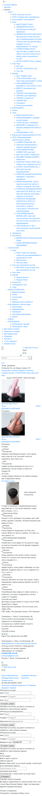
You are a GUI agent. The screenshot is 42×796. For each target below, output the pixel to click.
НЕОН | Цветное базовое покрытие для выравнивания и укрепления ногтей (28, 255)
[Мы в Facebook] (5, 665)
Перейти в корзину (25, 370)
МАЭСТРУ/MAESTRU (16, 290)
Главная (5, 373)
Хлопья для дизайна (24, 105)
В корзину (6, 411)
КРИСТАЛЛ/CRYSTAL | (25, 115)
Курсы (4, 675)
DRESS (10, 319)
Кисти (14, 299)
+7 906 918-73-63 (30, 348)
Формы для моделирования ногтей (26, 135)
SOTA (10, 12)
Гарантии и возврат (12, 331)
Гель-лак (19, 71)
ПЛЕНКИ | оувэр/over (25, 98)
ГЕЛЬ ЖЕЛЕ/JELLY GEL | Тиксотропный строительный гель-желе (28, 228)
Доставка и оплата (11, 329)
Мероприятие (5, 721)
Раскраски (20, 103)
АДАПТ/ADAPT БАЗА (24, 24)
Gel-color (20, 66)
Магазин (7, 7)
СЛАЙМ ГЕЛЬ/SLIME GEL (26, 142)
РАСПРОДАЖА (14, 321)
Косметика (16, 236)
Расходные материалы (21, 314)
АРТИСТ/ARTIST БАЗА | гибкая (28, 61)
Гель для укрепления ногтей (23, 265)
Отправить (5, 776)
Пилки (14, 110)
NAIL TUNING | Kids (24, 76)
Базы (14, 22)
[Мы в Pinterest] (6, 665)
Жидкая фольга (22, 277)
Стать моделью (10, 341)
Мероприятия (12, 675)
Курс (2, 700)
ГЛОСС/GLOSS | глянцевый (27, 123)
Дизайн (15, 73)
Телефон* (4, 697)
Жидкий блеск (22, 280)
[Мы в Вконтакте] (3, 665)
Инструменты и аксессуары (19, 304)
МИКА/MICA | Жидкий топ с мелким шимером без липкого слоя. (28, 127)
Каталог (11, 373)
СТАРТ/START (13, 248)
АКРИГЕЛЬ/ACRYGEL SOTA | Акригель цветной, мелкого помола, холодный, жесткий (27, 184)
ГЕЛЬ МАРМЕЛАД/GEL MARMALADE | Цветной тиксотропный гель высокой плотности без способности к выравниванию (28, 218)
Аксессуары (17, 297)
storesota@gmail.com (10, 656)
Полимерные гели (19, 285)
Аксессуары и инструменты (23, 19)
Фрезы (15, 317)
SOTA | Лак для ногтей (21, 15)
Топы (14, 113)
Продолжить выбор (9, 370)
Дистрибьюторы (10, 334)
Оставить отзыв (8, 481)
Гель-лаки (16, 64)
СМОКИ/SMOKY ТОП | (25, 132)
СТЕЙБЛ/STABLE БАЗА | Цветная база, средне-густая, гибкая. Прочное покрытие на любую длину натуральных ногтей (28, 54)
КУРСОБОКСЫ (18, 108)
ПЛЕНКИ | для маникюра (26, 93)
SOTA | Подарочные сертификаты (25, 17)
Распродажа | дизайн (20, 324)
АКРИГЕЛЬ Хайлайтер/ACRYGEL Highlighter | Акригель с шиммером (29, 176)
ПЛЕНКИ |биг (21, 100)
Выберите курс (6, 742)
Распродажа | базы (20, 326)
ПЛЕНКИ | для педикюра (26, 96)
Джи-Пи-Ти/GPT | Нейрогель (27, 154)
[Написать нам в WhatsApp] (25, 353)
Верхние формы (18, 292)
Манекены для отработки (22, 302)
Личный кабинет (10, 5)
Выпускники (14, 678)
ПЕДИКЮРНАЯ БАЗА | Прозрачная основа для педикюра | (26, 29)
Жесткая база (21, 263)
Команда (5, 678)
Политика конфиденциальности (14, 685)
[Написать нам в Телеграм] (24, 353)
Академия (8, 336)
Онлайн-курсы (10, 344)
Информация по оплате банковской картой (19, 643)
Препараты (16, 233)
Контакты (8, 339)
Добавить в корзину (11, 408)
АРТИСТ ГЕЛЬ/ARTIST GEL (26, 69)
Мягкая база (21, 260)
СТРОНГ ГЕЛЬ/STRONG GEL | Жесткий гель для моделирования (28, 169)
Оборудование (18, 309)
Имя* (2, 693)
